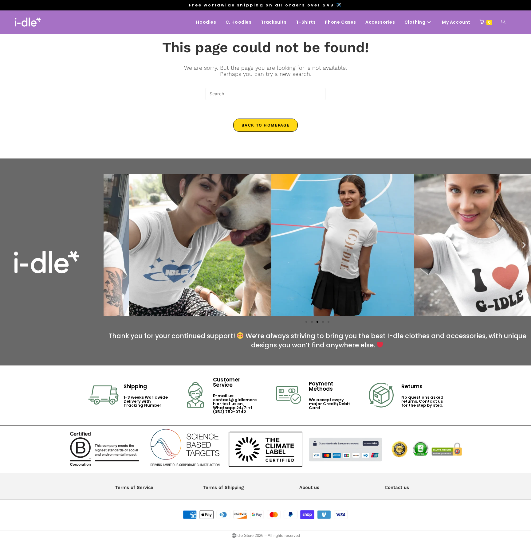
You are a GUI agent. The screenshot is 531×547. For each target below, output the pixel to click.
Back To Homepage (265, 125)
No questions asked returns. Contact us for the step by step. (422, 401)
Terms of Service (134, 487)
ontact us (398, 487)
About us (309, 487)
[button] (110, 245)
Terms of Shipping (223, 487)
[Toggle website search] (503, 22)
